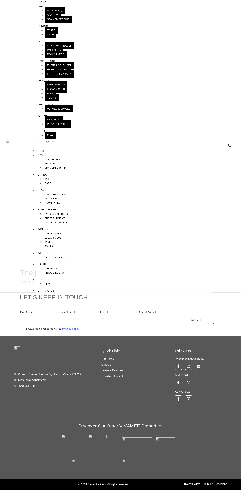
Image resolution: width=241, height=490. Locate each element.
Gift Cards (46, 142)
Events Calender (59, 65)
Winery (43, 80)
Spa (41, 6)
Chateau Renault (59, 45)
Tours (51, 97)
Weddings (45, 104)
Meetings (53, 119)
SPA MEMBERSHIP (58, 19)
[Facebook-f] (178, 366)
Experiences (48, 61)
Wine (50, 93)
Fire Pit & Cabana (59, 73)
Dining (43, 26)
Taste (51, 30)
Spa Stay (53, 15)
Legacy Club (56, 89)
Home (42, 150)
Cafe (50, 34)
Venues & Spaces (58, 108)
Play (50, 135)
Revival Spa (55, 10)
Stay (41, 41)
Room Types (55, 54)
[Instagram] (188, 366)
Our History (56, 85)
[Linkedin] (198, 366)
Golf (42, 131)
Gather (44, 115)
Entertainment (58, 69)
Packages (54, 50)
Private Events (57, 124)
